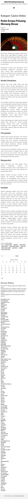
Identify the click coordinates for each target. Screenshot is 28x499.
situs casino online (5, 249)
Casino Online (8, 243)
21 (16, 270)
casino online (4, 246)
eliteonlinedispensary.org (14, 2)
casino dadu (22, 244)
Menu (14, 7)
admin (3, 31)
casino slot (22, 246)
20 (13, 270)
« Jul (2, 278)
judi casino (14, 248)
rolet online (12, 55)
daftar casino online (6, 248)
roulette (21, 248)
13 (13, 268)
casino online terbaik (14, 246)
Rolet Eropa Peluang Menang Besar (13, 22)
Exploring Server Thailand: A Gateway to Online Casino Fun (13, 290)
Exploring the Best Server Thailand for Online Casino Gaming (13, 288)
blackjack (16, 244)
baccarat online (8, 244)
